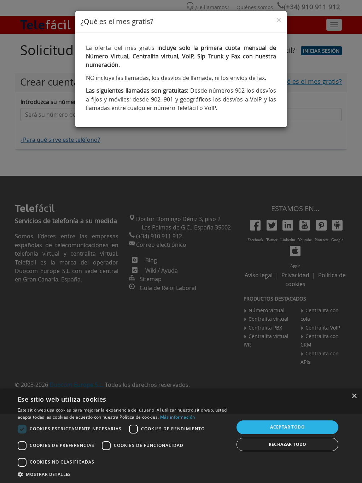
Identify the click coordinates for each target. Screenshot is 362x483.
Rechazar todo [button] (287, 444)
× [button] (354, 396)
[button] (123, 474)
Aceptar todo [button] (287, 427)
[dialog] (181, 436)
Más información (177, 417)
